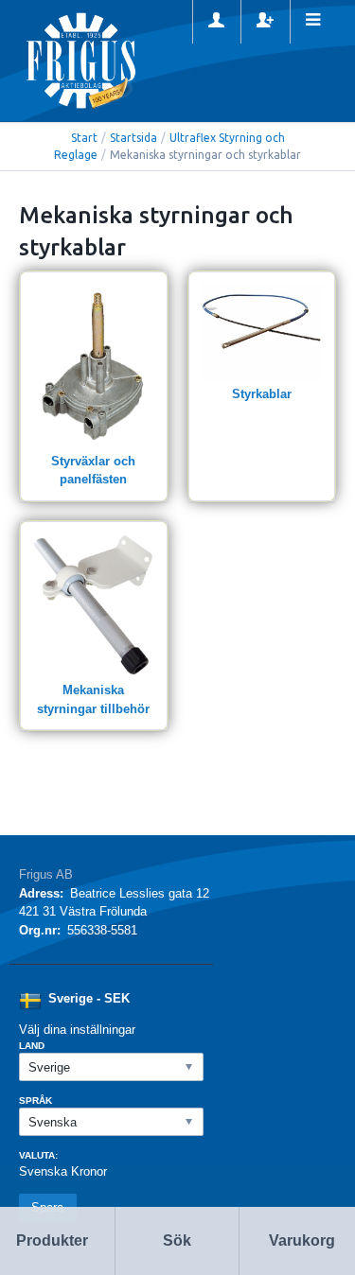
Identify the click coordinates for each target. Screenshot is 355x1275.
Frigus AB (46, 874)
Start (84, 137)
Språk (35, 1100)
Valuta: (38, 1155)
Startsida (133, 137)
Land (31, 1045)
